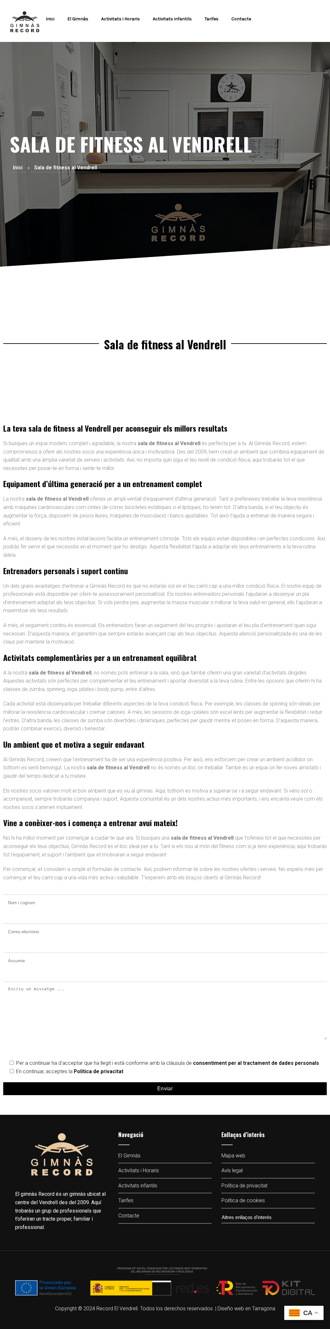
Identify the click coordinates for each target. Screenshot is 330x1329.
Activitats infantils (172, 19)
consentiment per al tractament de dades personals (256, 1063)
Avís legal (232, 1170)
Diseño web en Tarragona (246, 1308)
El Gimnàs (77, 19)
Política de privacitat (98, 1071)
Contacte (241, 19)
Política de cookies (243, 1200)
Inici (50, 19)
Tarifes (211, 19)
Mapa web (233, 1156)
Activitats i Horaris (120, 19)
